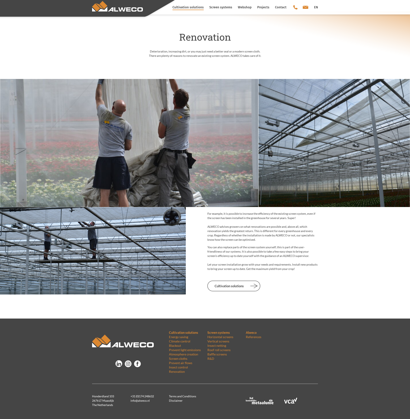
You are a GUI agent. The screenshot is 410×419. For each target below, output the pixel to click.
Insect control (178, 367)
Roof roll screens (219, 350)
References (253, 337)
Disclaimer (176, 400)
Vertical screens (218, 341)
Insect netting (216, 345)
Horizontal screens (220, 337)
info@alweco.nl (140, 400)
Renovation (177, 371)
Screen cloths (178, 358)
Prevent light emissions (185, 350)
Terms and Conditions (182, 396)
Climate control (179, 341)
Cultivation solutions (229, 286)
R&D (210, 358)
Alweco (251, 332)
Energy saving (178, 337)
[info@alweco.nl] (305, 7)
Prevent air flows (180, 363)
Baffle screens (217, 354)
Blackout (175, 345)
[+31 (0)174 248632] (295, 7)
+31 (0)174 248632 (142, 396)
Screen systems (218, 332)
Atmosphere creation (183, 354)
